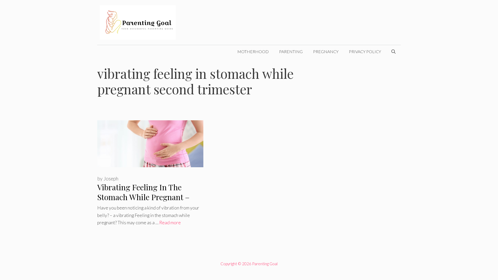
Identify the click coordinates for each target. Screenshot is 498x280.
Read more (170, 222)
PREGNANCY (325, 51)
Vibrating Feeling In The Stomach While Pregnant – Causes (143, 197)
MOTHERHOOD (253, 51)
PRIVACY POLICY (365, 51)
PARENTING (291, 51)
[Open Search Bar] (393, 51)
